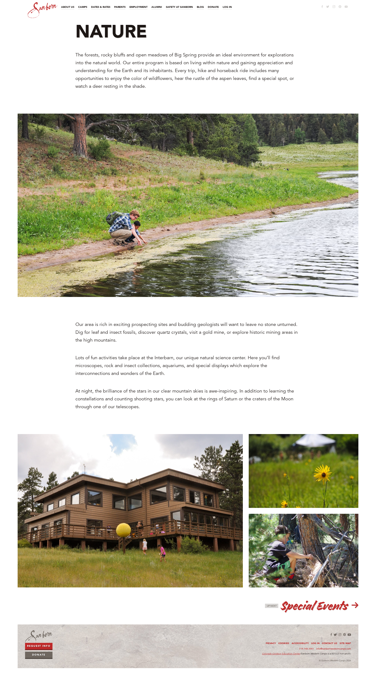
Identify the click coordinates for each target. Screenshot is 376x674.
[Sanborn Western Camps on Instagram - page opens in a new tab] (334, 6)
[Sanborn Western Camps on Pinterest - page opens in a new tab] (340, 6)
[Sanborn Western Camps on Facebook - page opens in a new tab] (322, 6)
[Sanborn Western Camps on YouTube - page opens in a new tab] (346, 7)
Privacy (271, 643)
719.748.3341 (306, 648)
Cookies (283, 643)
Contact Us (329, 643)
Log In (315, 643)
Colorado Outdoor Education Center (281, 653)
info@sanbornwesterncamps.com (333, 648)
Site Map (345, 643)
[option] (188, 205)
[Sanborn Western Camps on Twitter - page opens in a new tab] (327, 7)
